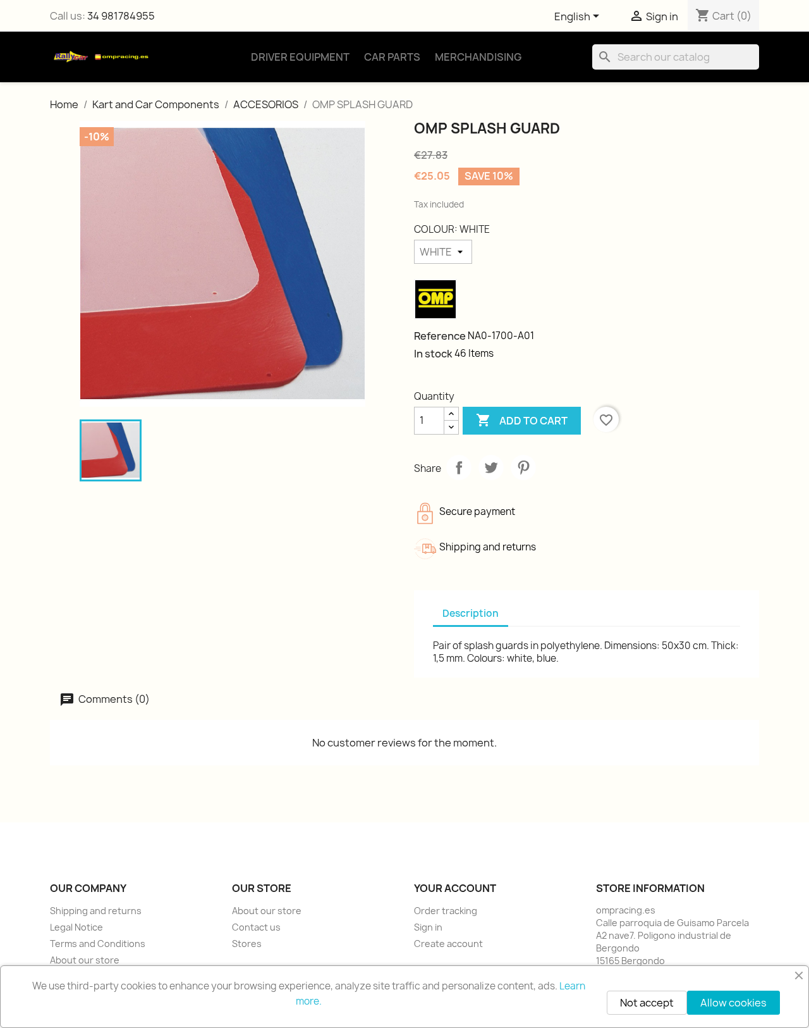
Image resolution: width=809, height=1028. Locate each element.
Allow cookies (733, 1003)
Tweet (491, 467)
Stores (247, 944)
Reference (440, 336)
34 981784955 (121, 16)
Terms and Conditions (97, 944)
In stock (433, 353)
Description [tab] (470, 613)
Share (458, 467)
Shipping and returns (96, 911)
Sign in (428, 927)
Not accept (647, 1003)
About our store (84, 960)
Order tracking (445, 911)
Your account (455, 888)
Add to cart (522, 420)
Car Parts (392, 57)
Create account (448, 944)
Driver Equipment (300, 57)
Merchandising (478, 57)
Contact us (256, 927)
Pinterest (523, 467)
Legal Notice (76, 927)
